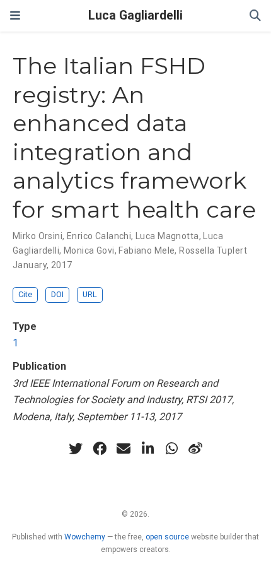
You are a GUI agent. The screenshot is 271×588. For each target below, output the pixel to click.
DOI (57, 294)
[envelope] (123, 448)
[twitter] (75, 448)
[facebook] (99, 448)
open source (167, 536)
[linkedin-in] (147, 448)
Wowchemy (84, 536)
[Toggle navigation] (15, 15)
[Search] (255, 16)
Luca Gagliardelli (135, 15)
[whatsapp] (171, 448)
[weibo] (195, 448)
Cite (25, 294)
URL (90, 294)
